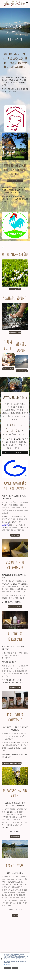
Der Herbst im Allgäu (8, 369)
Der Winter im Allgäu (22, 371)
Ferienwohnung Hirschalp (15, 606)
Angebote (15, 915)
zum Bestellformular (15, 687)
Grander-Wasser (15, 535)
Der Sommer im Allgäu (15, 332)
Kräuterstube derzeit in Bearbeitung (11, 763)
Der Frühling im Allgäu (15, 289)
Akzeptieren (7, 968)
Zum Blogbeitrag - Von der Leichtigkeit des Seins (15, 453)
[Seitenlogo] (15, 3)
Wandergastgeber (15, 836)
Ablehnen (15, 968)
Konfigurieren (7, 964)
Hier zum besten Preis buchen (15, 181)
